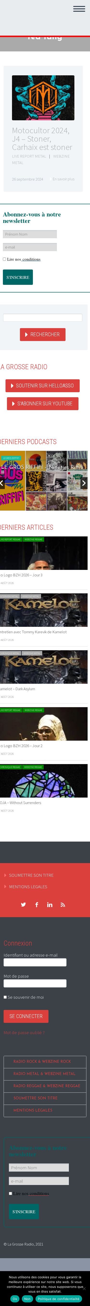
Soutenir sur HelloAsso (45, 386)
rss (62, 905)
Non (27, 1299)
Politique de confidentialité (59, 1299)
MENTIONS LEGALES (28, 886)
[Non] (84, 1288)
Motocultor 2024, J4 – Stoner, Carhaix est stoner (42, 138)
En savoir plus (63, 179)
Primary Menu (79, 9)
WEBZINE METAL (30, 596)
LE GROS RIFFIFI (11, 458)
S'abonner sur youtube (45, 404)
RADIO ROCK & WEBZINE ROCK (42, 1062)
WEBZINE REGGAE (33, 539)
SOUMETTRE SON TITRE (31, 875)
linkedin (49, 905)
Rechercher (45, 334)
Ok (15, 1299)
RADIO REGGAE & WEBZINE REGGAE (46, 1086)
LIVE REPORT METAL (29, 156)
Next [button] (84, 483)
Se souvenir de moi (25, 997)
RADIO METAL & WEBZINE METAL (44, 1074)
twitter (23, 905)
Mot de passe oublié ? (24, 1032)
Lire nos (24, 259)
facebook (36, 905)
